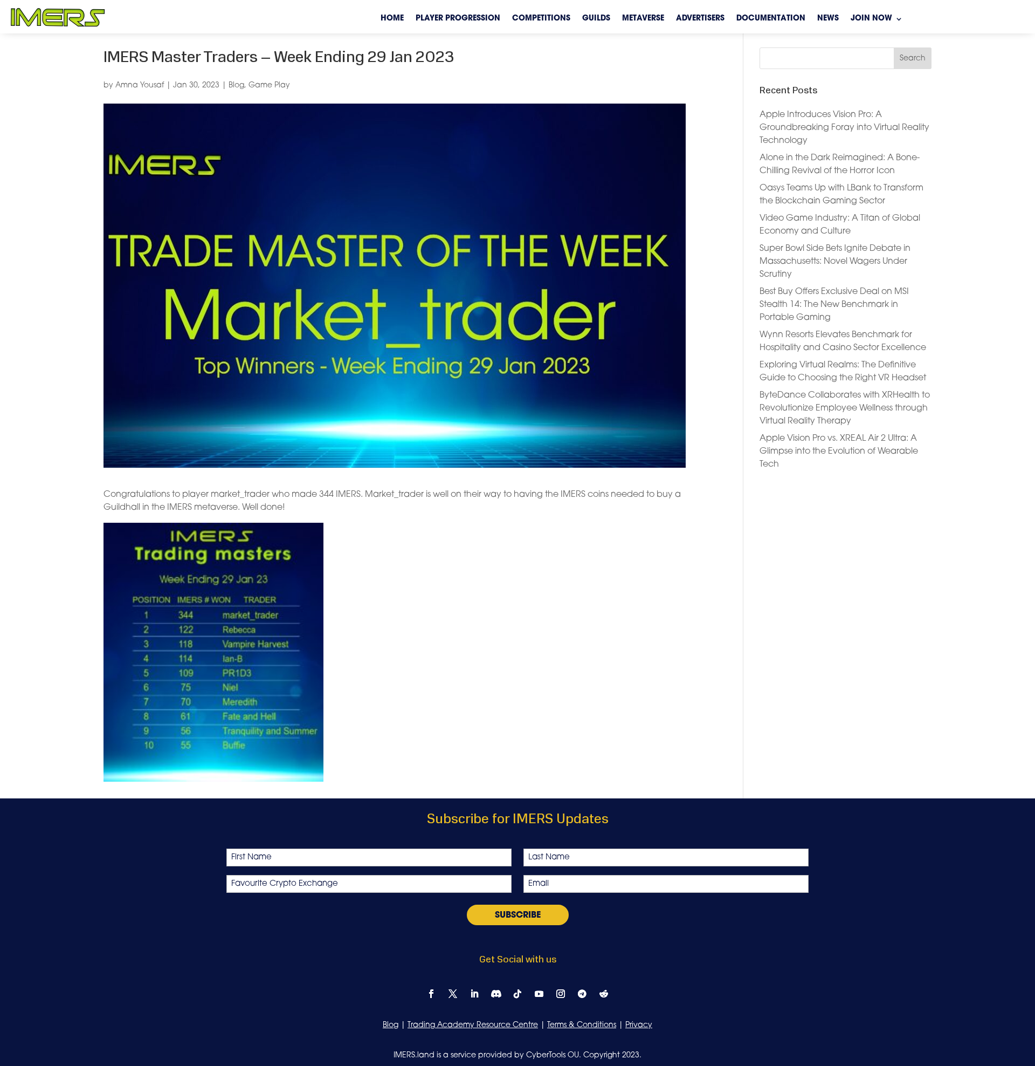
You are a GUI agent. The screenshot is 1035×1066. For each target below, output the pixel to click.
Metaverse (643, 19)
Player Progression (458, 19)
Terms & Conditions (581, 1025)
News (828, 19)
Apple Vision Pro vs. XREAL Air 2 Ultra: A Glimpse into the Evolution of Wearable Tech (839, 451)
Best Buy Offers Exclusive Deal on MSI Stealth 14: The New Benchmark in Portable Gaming (834, 305)
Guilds (596, 19)
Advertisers (700, 19)
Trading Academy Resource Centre (473, 1025)
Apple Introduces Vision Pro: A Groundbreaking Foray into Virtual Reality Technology (844, 128)
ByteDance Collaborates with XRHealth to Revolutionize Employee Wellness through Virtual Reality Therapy (845, 408)
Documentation (770, 19)
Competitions (541, 19)
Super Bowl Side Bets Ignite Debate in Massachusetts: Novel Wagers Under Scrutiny (835, 261)
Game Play (269, 85)
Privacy (638, 1025)
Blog (236, 85)
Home (392, 19)
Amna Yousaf (139, 85)
